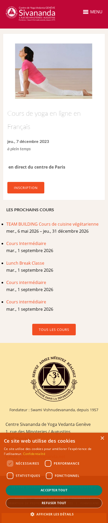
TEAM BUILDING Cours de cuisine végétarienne (52, 224)
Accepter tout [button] (54, 490)
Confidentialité (34, 454)
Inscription (26, 187)
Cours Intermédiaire (26, 243)
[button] (54, 514)
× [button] (102, 438)
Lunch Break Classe (25, 263)
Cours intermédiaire (26, 282)
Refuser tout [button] (54, 503)
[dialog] (54, 478)
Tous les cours (54, 329)
